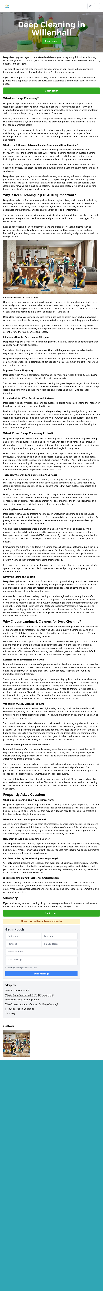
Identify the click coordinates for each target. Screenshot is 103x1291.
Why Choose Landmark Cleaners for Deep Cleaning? (31, 1004)
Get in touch (51, 41)
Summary (10, 1013)
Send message (41, 973)
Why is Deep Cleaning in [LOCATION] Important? (29, 995)
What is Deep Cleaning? (17, 990)
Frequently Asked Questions (19, 1008)
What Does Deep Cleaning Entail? (22, 999)
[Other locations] (90, 6)
